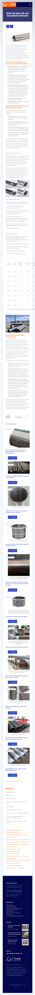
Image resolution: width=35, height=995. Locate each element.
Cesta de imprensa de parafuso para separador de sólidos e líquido (15, 817)
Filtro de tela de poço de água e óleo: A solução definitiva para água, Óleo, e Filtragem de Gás (15, 451)
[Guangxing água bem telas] (9, 4)
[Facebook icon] (15, 987)
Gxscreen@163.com (17, 891)
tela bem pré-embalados (12, 909)
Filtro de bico (9, 795)
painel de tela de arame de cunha (14, 908)
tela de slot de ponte (11, 906)
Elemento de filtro (10, 792)
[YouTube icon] (19, 987)
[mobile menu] (30, 4)
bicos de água (9, 914)
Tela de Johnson (10, 911)
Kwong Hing (18, 417)
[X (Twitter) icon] (17, 987)
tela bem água (9, 905)
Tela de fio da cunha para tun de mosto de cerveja (16, 821)
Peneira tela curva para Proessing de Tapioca (17, 813)
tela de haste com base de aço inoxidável (16, 616)
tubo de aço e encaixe (15, 975)
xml (21, 975)
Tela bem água (9, 806)
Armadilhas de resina (11, 798)
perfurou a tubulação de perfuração (14, 916)
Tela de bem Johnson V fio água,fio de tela (16, 647)
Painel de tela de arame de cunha (14, 810)
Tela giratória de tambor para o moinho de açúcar (16, 802)
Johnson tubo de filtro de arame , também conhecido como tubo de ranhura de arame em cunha (16, 583)
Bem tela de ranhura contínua (13, 912)
